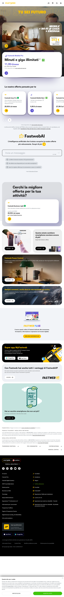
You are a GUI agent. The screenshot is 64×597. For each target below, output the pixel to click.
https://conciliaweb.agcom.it (39, 435)
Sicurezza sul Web (6, 490)
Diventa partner (5, 487)
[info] (40, 59)
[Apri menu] (3, 3)
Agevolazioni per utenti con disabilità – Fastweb (46, 501)
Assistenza (37, 477)
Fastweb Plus (5, 477)
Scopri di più (37, 144)
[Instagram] (7, 468)
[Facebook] (3, 468)
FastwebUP (37, 490)
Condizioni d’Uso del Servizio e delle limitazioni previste (35, 128)
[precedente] (4, 120)
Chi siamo (4, 473)
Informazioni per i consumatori (9, 504)
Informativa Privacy (6, 543)
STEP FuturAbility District (8, 484)
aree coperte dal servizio (20, 68)
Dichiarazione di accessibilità (47, 543)
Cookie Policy (18, 543)
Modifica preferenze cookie (30, 543)
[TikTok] (19, 468)
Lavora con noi (38, 497)
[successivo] (9, 120)
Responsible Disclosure (7, 497)
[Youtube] (15, 468)
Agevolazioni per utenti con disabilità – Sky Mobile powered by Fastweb (46, 505)
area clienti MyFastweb (43, 442)
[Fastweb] (10, 3)
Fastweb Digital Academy (8, 480)
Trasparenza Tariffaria (7, 507)
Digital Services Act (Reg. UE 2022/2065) (11, 514)
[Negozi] (52, 3)
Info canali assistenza (7, 518)
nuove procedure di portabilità (28, 427)
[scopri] (6, 46)
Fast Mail (37, 487)
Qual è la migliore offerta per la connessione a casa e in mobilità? (25, 167)
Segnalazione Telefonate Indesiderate (44, 494)
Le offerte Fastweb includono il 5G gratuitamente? (21, 159)
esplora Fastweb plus (32, 336)
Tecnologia (4, 494)
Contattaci (37, 473)
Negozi (36, 480)
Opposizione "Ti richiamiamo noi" (10, 501)
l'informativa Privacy (33, 171)
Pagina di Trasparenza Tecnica (9, 511)
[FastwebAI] (48, 3)
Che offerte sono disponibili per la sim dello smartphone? (23, 163)
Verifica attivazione (39, 484)
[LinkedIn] (11, 468)
